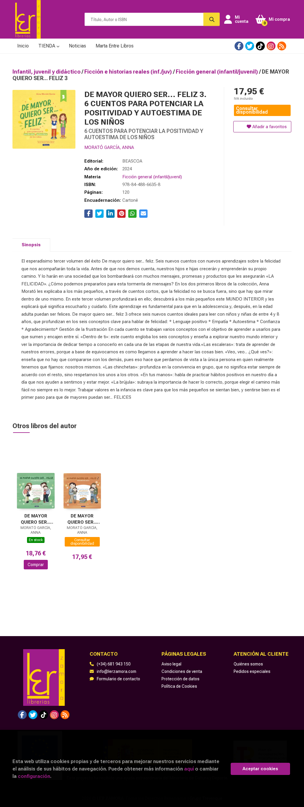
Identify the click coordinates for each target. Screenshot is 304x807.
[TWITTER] (249, 46)
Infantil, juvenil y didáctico (47, 72)
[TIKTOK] (260, 46)
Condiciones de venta (182, 671)
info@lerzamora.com (116, 671)
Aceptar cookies (260, 768)
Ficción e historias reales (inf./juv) (128, 72)
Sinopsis (31, 244)
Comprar (36, 564)
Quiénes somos (248, 664)
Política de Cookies (179, 686)
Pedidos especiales (252, 671)
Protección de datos (181, 678)
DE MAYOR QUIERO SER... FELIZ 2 (82, 519)
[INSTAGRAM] (271, 46)
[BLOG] (281, 46)
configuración (34, 776)
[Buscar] (211, 19)
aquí (189, 769)
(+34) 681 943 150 (114, 664)
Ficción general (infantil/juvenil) (217, 72)
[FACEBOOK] (239, 46)
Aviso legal (171, 664)
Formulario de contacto (118, 678)
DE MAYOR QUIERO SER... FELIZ (35, 519)
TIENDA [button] (47, 46)
